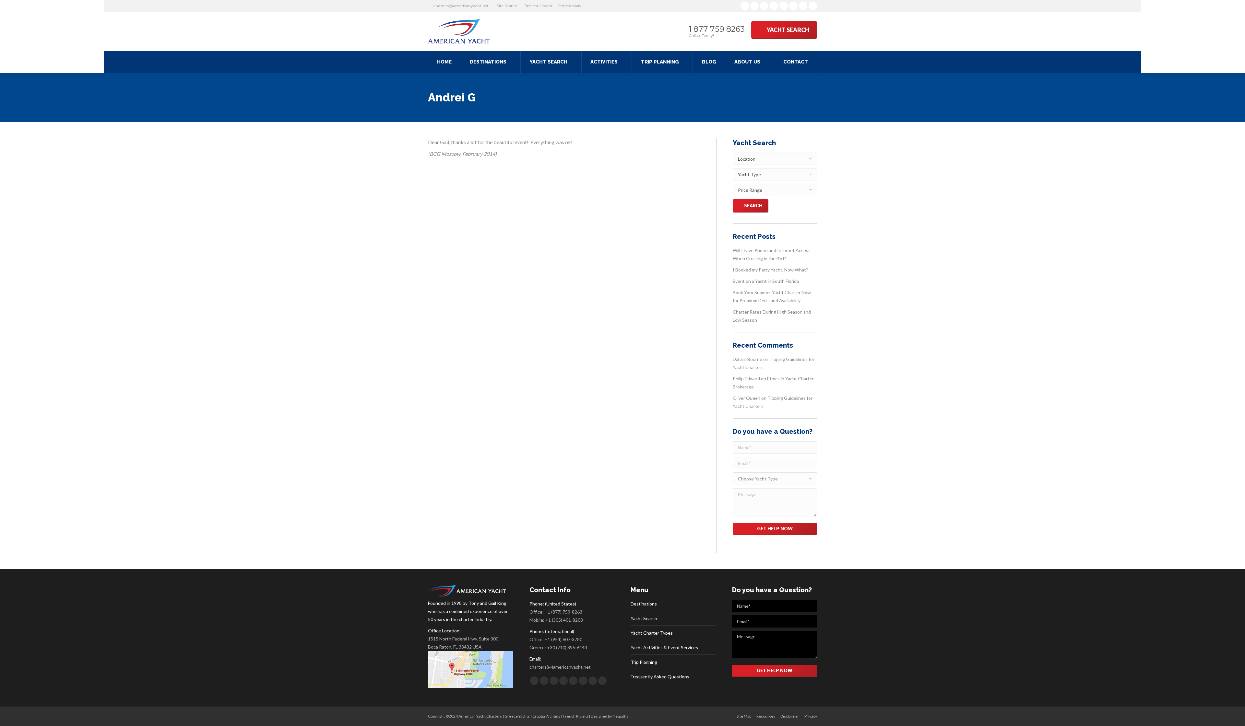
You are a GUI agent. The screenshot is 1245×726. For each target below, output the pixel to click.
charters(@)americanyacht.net (560, 667)
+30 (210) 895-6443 (567, 647)
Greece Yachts (517, 716)
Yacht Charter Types (652, 633)
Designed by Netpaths (609, 716)
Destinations (644, 603)
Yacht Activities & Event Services (664, 647)
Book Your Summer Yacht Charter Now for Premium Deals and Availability (772, 296)
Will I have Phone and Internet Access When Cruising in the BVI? (772, 254)
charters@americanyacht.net (461, 5)
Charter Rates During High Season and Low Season (772, 316)
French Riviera (575, 716)
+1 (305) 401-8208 (564, 620)
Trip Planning (644, 662)
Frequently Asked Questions (660, 676)
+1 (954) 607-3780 (563, 639)
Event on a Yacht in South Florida (766, 281)
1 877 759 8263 (717, 29)
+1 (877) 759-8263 (563, 612)
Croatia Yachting (546, 716)
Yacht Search (644, 618)
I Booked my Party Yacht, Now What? (770, 269)
